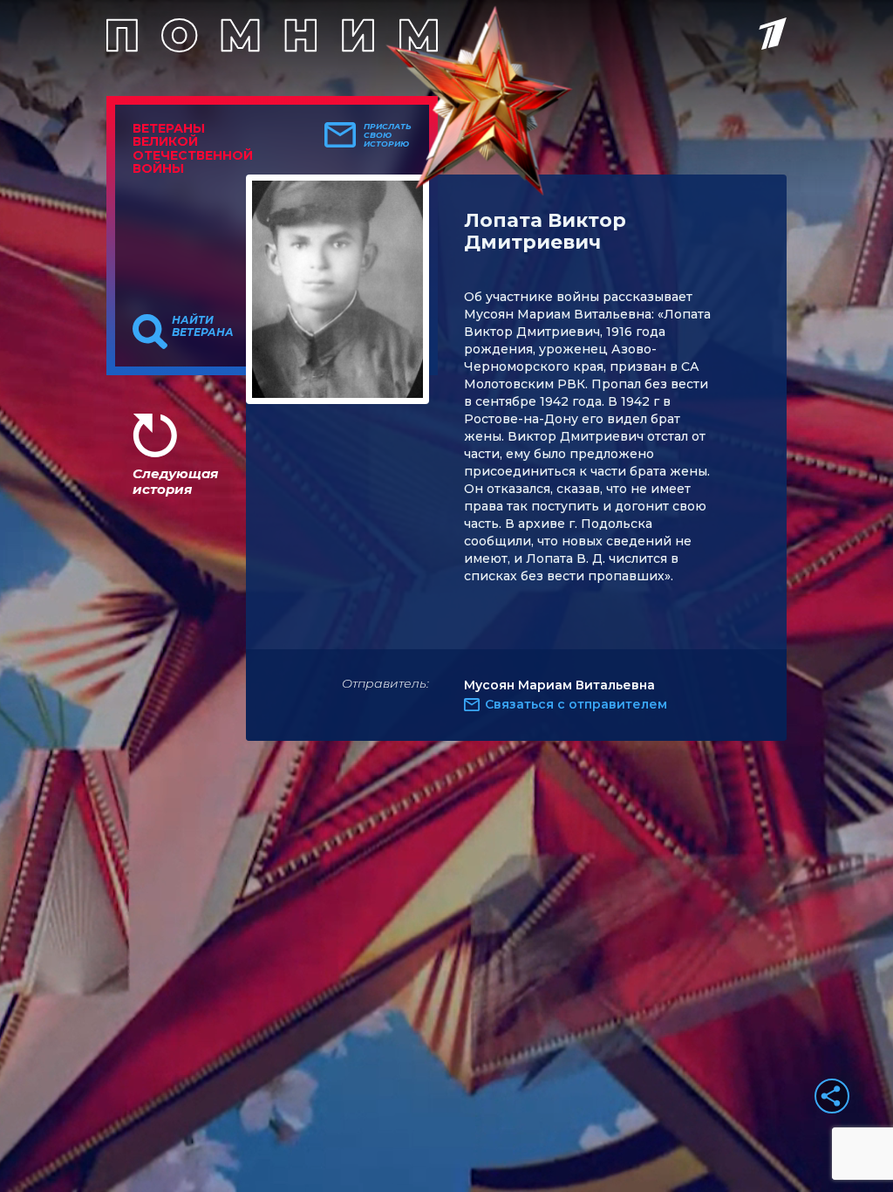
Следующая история (175, 481)
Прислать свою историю (388, 135)
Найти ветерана (203, 326)
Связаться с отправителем (576, 704)
